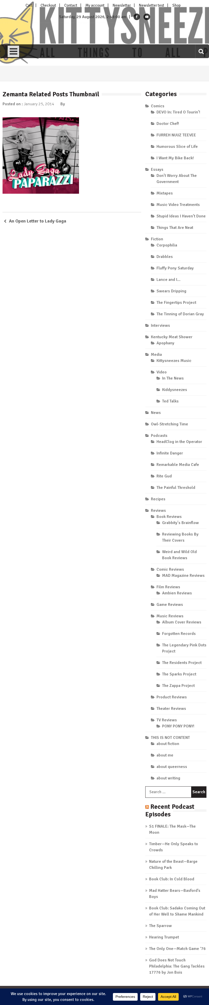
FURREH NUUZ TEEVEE (176, 135)
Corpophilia (166, 245)
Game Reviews (169, 604)
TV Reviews (166, 720)
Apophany (165, 343)
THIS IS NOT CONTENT (170, 737)
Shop (176, 5)
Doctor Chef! (167, 123)
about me (164, 755)
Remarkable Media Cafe (177, 464)
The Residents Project (182, 662)
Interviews (160, 325)
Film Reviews (168, 587)
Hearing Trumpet (164, 937)
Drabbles (164, 256)
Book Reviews (169, 516)
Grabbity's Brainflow (180, 522)
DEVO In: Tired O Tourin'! (178, 112)
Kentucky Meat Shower (171, 337)
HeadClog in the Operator (179, 441)
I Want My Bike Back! (175, 158)
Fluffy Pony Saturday (175, 268)
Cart (28, 5)
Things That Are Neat (174, 227)
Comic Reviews (170, 569)
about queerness (171, 766)
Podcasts (159, 435)
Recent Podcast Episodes (169, 810)
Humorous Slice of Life (177, 146)
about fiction (167, 743)
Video (161, 372)
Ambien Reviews (177, 593)
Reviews (158, 510)
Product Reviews (171, 697)
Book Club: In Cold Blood (171, 879)
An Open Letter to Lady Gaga (37, 221)
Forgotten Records (179, 633)
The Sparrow (160, 925)
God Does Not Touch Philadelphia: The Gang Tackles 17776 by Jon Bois (177, 966)
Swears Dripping (171, 291)
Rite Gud (164, 476)
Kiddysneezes (174, 389)
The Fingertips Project (176, 302)
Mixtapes (164, 193)
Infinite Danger (169, 453)
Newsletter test (151, 5)
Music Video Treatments (178, 204)
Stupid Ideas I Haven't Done (181, 216)
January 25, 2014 (39, 104)
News (156, 412)
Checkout (48, 5)
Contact (70, 5)
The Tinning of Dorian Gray (180, 314)
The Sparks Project (179, 674)
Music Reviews (170, 616)
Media (156, 354)
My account (94, 5)
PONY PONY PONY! (178, 726)
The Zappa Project (178, 685)
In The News (173, 378)
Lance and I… (168, 279)
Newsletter (122, 5)
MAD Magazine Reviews (183, 575)
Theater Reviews (171, 708)
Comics (157, 106)
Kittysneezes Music (173, 360)
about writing (168, 778)
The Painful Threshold (175, 487)
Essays (157, 169)
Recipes (158, 499)
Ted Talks (170, 401)
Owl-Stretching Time (169, 424)
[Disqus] (72, 302)
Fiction (157, 239)
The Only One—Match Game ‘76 (177, 948)
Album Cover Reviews (181, 622)
